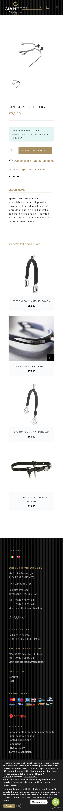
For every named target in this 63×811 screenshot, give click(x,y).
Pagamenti (15, 743)
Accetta (9, 806)
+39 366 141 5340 (32, 653)
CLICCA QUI (30, 776)
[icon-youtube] (22, 617)
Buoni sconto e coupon (22, 735)
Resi (11, 680)
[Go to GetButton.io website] (56, 808)
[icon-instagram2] (17, 617)
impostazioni (10, 785)
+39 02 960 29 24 (23, 600)
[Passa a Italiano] (13, 557)
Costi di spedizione (20, 739)
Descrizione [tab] (16, 189)
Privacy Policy (17, 747)
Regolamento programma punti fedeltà (31, 732)
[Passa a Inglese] (18, 557)
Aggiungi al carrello (35, 150)
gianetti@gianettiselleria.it (30, 608)
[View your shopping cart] (48, 7)
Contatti (13, 676)
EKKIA (42, 169)
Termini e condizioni (20, 751)
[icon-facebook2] (11, 617)
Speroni (26, 169)
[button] (50, 357)
